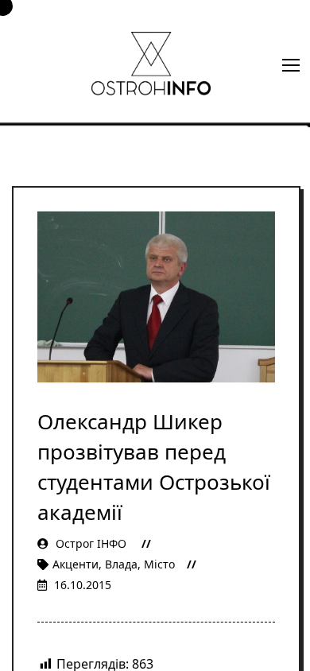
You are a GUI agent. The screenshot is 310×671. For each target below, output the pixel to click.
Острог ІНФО (91, 543)
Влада (121, 564)
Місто (159, 564)
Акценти (75, 564)
